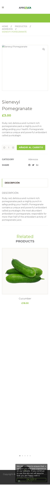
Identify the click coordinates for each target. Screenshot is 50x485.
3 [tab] (25, 455)
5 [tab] (30, 455)
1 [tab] (20, 455)
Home (5, 26)
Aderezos (7, 29)
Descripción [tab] (12, 183)
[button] (43, 49)
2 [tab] (22, 455)
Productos (21, 26)
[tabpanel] (25, 276)
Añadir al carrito (31, 147)
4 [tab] (27, 455)
